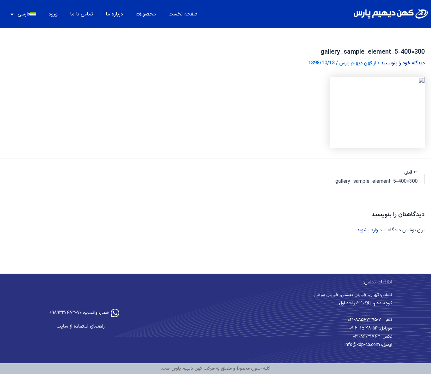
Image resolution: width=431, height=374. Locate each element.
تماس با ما (81, 14)
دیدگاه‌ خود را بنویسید (403, 63)
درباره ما (114, 14)
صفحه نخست (183, 14)
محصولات (146, 14)
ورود (53, 14)
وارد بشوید (367, 230)
